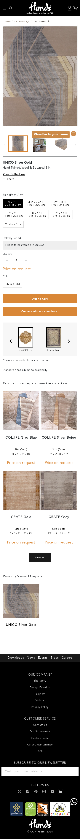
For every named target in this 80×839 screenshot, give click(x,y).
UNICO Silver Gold (21, 625)
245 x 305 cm (38, 214)
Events (43, 657)
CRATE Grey (59, 517)
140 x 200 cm (36, 203)
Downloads (16, 657)
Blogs (55, 657)
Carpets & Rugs (21, 21)
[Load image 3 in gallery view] (61, 143)
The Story (40, 681)
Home (8, 21)
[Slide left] (4, 145)
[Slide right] (76, 145)
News (31, 657)
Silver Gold (12, 284)
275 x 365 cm (62, 214)
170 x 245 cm (60, 203)
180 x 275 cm (14, 214)
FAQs (40, 751)
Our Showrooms (40, 731)
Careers (67, 657)
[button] (4, 8)
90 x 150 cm (13, 203)
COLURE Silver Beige (59, 437)
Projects (40, 694)
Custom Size (13, 224)
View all (40, 557)
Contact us (40, 725)
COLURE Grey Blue (21, 437)
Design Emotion (40, 687)
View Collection (14, 174)
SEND (71, 771)
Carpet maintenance (40, 744)
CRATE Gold (21, 517)
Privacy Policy (39, 707)
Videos (40, 700)
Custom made (40, 738)
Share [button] (10, 179)
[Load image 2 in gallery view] (39, 143)
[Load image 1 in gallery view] (18, 143)
